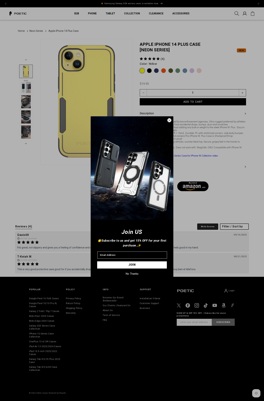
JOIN (132, 264)
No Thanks (132, 273)
